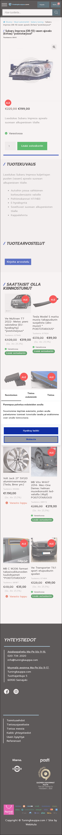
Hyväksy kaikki (31, 430)
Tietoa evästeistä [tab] (31, 395)
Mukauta (31, 439)
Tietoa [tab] (50, 395)
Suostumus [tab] (11, 395)
